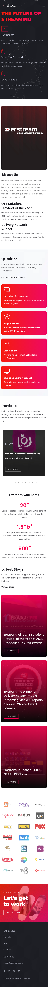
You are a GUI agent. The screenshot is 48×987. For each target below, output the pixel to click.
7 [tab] (32, 482)
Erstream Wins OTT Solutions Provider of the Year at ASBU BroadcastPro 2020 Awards (24, 639)
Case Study (13, 469)
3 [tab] (18, 482)
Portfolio (7, 937)
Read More (11, 651)
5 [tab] (25, 482)
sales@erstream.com (13, 963)
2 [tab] (15, 482)
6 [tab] (28, 482)
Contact (7, 949)
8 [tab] (35, 482)
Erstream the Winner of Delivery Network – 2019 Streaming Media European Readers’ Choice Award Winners (23, 700)
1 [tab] (11, 482)
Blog (5, 943)
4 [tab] (22, 482)
